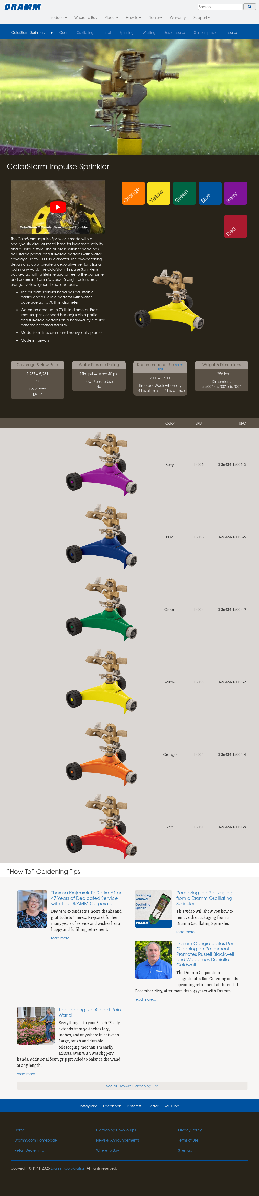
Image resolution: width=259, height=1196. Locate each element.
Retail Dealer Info (29, 1150)
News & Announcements (117, 1140)
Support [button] (200, 17)
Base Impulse (174, 32)
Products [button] (56, 17)
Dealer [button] (154, 17)
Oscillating (85, 32)
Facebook (112, 1105)
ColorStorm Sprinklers (28, 32)
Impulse (231, 32)
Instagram (88, 1105)
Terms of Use (188, 1140)
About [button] (110, 17)
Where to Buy (85, 17)
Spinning (127, 32)
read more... (61, 937)
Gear (63, 32)
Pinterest (134, 1105)
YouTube (171, 1105)
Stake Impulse (205, 32)
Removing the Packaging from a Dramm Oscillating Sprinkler (204, 898)
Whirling (149, 32)
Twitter (152, 1105)
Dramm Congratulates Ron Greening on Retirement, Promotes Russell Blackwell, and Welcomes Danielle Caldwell (205, 954)
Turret (106, 32)
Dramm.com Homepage (35, 1140)
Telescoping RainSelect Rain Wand (90, 1012)
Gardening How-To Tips (116, 1129)
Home (19, 1129)
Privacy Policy (190, 1129)
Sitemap (185, 1150)
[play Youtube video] (58, 207)
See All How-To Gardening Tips (132, 1085)
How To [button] (132, 17)
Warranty (178, 17)
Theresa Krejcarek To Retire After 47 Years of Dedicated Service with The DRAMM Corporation (86, 898)
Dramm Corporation (68, 1168)
